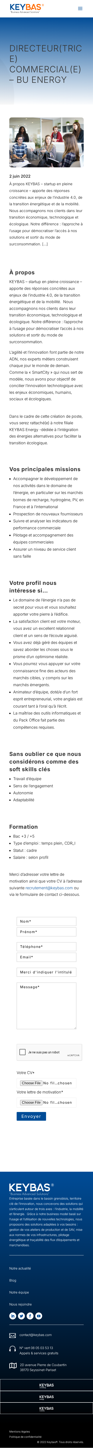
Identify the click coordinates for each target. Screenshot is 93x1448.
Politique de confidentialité (25, 1436)
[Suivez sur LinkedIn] (12, 1315)
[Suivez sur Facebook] (30, 1315)
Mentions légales (19, 1431)
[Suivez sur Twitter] (21, 1315)
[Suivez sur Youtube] (38, 1315)
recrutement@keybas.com (49, 888)
